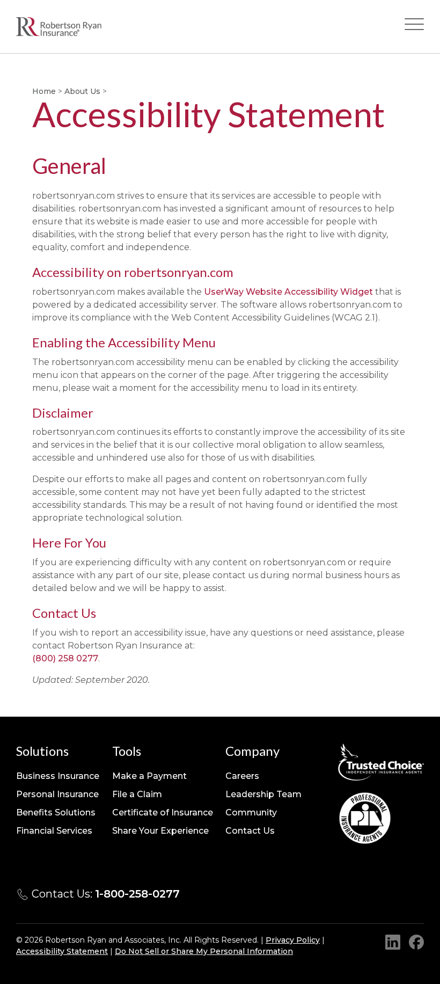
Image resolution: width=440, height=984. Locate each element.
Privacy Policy (293, 940)
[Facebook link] (416, 942)
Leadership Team (263, 794)
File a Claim (137, 794)
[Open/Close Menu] (414, 26)
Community (251, 812)
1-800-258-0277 (137, 893)
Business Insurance (57, 776)
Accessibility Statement (62, 951)
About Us (82, 91)
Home (44, 91)
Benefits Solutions (56, 812)
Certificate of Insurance (162, 812)
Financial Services (54, 831)
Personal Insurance (57, 794)
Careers (242, 776)
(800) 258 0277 (65, 658)
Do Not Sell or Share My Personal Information (204, 951)
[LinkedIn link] (392, 942)
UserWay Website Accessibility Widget (288, 292)
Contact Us (250, 831)
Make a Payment (149, 776)
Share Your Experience (160, 831)
